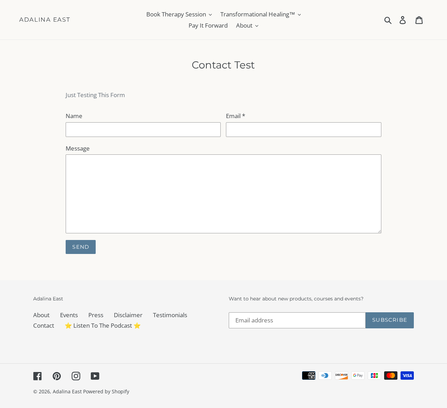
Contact (43, 325)
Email (235, 116)
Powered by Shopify (106, 391)
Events (69, 315)
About (41, 315)
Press (95, 315)
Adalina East (44, 19)
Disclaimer (128, 315)
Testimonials (170, 315)
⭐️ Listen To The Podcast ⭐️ (103, 325)
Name (74, 116)
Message (78, 148)
